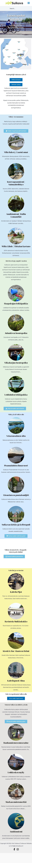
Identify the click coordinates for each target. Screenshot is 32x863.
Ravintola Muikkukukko (16, 621)
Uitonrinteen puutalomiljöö (16, 495)
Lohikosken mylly (16, 772)
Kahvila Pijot (16, 592)
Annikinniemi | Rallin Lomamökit (16, 215)
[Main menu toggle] (29, 3)
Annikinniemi (16, 831)
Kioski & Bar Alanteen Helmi (16, 651)
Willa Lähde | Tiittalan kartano (16, 246)
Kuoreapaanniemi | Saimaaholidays (16, 183)
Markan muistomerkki (16, 802)
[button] (2, 24)
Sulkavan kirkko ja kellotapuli (16, 524)
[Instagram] (17, 849)
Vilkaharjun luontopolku (16, 362)
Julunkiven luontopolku (16, 333)
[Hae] (22, 8)
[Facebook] (14, 849)
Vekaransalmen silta (16, 436)
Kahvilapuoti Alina (16, 680)
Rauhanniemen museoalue (16, 742)
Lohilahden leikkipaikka (16, 394)
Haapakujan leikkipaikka (16, 303)
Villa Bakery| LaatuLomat (16, 152)
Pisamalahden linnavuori (16, 465)
